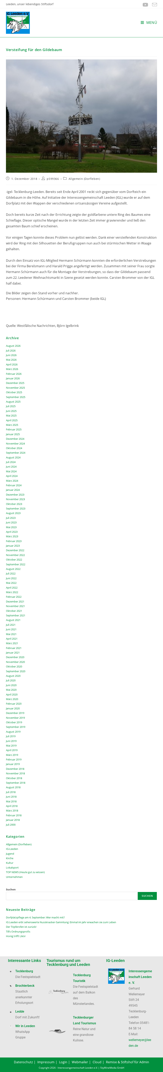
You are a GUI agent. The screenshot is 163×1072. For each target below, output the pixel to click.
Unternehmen (14, 877)
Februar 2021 (13, 648)
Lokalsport (12, 867)
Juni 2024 (11, 466)
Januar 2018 (13, 820)
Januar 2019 (13, 764)
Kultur (9, 863)
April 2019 (11, 750)
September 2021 (15, 615)
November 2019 (15, 718)
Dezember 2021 (15, 601)
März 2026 (12, 369)
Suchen (11, 889)
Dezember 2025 (15, 383)
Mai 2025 (11, 415)
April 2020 (11, 694)
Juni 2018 (11, 796)
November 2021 (15, 606)
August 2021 (13, 620)
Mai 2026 (11, 359)
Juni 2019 (11, 741)
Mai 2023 (11, 527)
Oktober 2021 (14, 611)
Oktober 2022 (14, 559)
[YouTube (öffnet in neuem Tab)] (145, 4)
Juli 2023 (11, 518)
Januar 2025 (13, 434)
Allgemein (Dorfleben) (84, 179)
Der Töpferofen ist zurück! (21, 927)
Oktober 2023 (14, 504)
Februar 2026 (13, 374)
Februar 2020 (13, 703)
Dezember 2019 (15, 713)
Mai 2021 (11, 634)
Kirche (9, 858)
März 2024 (12, 480)
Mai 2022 (11, 583)
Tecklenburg (24, 971)
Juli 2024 (11, 462)
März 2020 (12, 699)
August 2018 (13, 787)
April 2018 (11, 806)
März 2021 (12, 643)
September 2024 (15, 452)
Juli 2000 (11, 824)
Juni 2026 (11, 355)
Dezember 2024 (15, 439)
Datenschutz (23, 1062)
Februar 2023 (13, 541)
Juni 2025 (11, 411)
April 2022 (11, 587)
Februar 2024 (13, 485)
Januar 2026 (13, 378)
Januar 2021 (13, 652)
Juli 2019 (11, 736)
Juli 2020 (11, 680)
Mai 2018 (11, 801)
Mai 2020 (11, 689)
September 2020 (15, 671)
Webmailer (80, 1062)
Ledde (19, 1011)
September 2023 (15, 508)
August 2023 (13, 513)
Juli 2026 (11, 350)
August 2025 (13, 401)
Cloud (97, 1062)
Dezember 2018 (15, 769)
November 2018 (15, 773)
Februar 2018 (13, 815)
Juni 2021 (11, 629)
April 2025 (11, 420)
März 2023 (12, 536)
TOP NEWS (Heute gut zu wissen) (25, 872)
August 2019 (13, 731)
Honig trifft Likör (16, 936)
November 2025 (15, 387)
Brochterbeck (24, 986)
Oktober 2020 (14, 666)
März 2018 (12, 810)
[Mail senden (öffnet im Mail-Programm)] (153, 4)
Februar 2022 (13, 596)
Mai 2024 (11, 471)
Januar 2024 (13, 490)
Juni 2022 (11, 578)
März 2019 (12, 755)
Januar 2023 (13, 545)
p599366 (53, 179)
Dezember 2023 (15, 494)
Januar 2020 (13, 708)
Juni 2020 (11, 685)
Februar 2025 (13, 429)
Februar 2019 (13, 759)
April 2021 (11, 638)
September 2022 (15, 564)
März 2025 (12, 425)
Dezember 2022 (15, 550)
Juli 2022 (11, 573)
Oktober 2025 (14, 392)
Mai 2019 (11, 745)
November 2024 (15, 443)
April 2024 (11, 476)
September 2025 (15, 397)
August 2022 (13, 569)
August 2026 (13, 346)
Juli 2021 (11, 625)
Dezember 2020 (15, 657)
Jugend (10, 853)
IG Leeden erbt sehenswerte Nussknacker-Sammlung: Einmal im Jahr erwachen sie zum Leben (61, 922)
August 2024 (13, 457)
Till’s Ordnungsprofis (18, 931)
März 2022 (12, 592)
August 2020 (13, 676)
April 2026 (11, 364)
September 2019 (15, 727)
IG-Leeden (12, 849)
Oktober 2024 (14, 448)
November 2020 (15, 662)
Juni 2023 (11, 522)
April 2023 (11, 532)
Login (63, 1062)
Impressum (45, 1062)
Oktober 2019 (14, 722)
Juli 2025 (11, 406)
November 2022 (15, 555)
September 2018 (15, 782)
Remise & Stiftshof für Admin (127, 1062)
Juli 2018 (11, 792)
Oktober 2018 (14, 778)
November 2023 (15, 499)
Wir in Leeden (25, 1026)
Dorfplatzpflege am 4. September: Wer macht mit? (35, 917)
